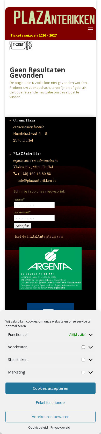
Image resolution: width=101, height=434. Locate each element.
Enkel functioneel (51, 402)
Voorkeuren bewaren (50, 416)
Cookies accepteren (50, 388)
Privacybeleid (60, 427)
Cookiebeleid (38, 427)
